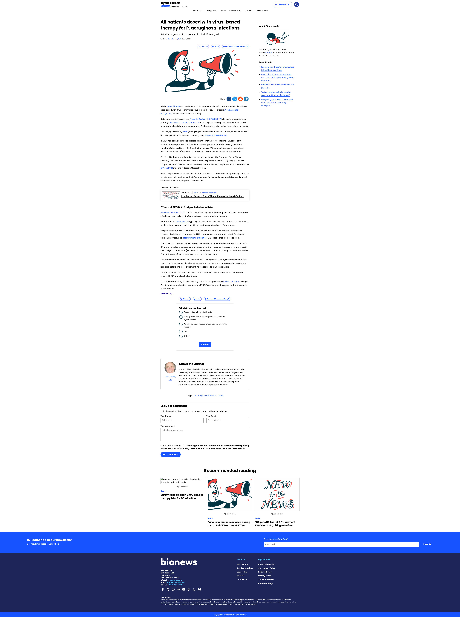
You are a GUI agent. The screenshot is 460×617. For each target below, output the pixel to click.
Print (216, 46)
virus (221, 395)
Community (234, 10)
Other (186, 336)
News (223, 10)
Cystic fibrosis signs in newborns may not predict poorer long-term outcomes (277, 77)
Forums (249, 10)
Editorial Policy (265, 572)
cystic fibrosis (173, 106)
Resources (261, 10)
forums (268, 52)
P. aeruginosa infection (205, 395)
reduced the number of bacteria (184, 122)
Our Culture (242, 564)
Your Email (211, 416)
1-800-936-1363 (175, 585)
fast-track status (231, 281)
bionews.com (176, 580)
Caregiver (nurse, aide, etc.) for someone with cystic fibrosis (204, 318)
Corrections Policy (266, 568)
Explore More (264, 559)
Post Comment (170, 454)
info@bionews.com (175, 582)
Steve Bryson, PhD (174, 39)
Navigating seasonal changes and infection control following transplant (277, 102)
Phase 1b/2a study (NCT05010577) (206, 119)
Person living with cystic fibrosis (198, 312)
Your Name (166, 416)
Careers (240, 576)
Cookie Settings (265, 583)
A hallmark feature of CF (172, 212)
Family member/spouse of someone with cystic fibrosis (205, 325)
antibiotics (182, 221)
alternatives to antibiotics (194, 237)
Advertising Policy (266, 564)
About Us (241, 559)
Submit (205, 344)
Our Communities (245, 568)
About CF (197, 10)
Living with (211, 10)
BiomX (185, 131)
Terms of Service (266, 579)
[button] (282, 4)
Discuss (204, 46)
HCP (186, 331)
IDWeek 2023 (167, 168)
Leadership (242, 572)
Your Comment (168, 426)
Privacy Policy (264, 576)
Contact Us (242, 579)
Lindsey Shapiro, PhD (209, 193)
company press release (215, 135)
